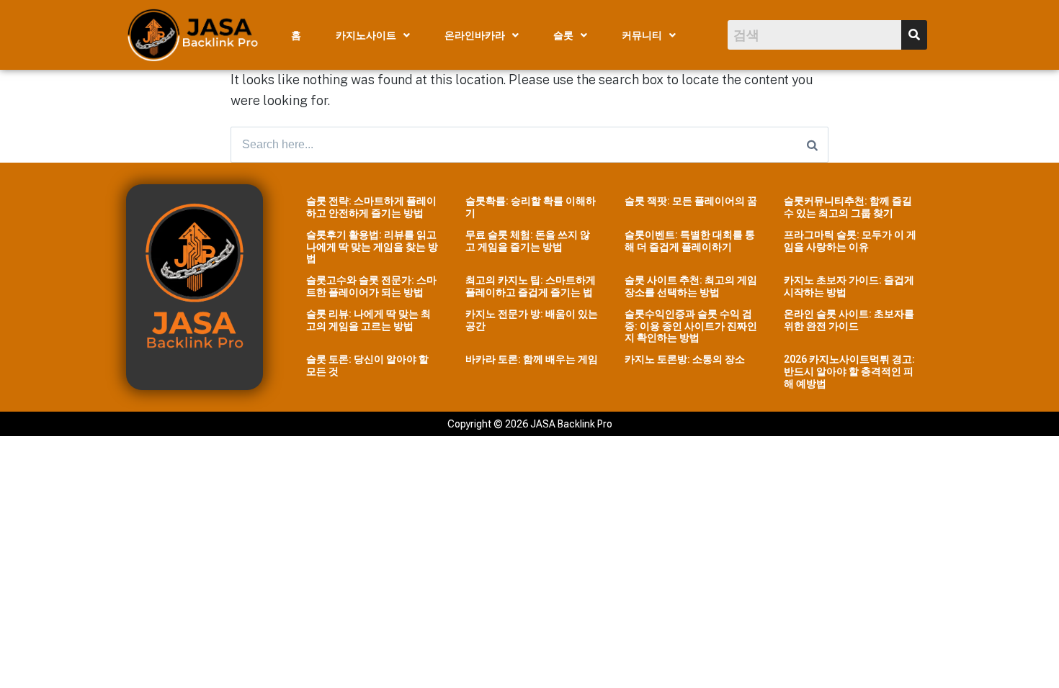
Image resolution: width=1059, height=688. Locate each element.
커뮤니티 (642, 35)
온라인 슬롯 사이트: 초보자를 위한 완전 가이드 (849, 320)
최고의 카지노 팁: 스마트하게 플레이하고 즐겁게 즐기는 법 (530, 286)
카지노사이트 (366, 35)
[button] (372, 35)
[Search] (812, 145)
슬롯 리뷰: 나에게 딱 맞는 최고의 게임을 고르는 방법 (368, 320)
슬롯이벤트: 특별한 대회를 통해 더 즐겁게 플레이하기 (690, 241)
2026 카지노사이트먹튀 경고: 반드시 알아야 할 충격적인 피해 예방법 (849, 371)
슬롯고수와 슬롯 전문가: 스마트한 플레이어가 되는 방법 (371, 286)
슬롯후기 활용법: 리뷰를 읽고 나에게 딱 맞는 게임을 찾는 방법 (372, 247)
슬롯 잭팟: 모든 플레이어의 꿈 (691, 201)
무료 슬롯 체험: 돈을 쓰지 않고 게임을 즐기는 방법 (527, 241)
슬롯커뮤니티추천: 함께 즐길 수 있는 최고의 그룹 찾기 (848, 207)
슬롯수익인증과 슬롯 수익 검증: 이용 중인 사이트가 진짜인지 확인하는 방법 (691, 326)
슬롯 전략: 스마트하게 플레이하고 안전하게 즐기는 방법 (371, 207)
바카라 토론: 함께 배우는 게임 (531, 359)
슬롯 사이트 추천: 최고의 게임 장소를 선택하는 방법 (691, 286)
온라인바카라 (474, 35)
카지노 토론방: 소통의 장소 (685, 359)
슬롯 (563, 35)
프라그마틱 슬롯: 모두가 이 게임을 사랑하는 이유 (850, 241)
